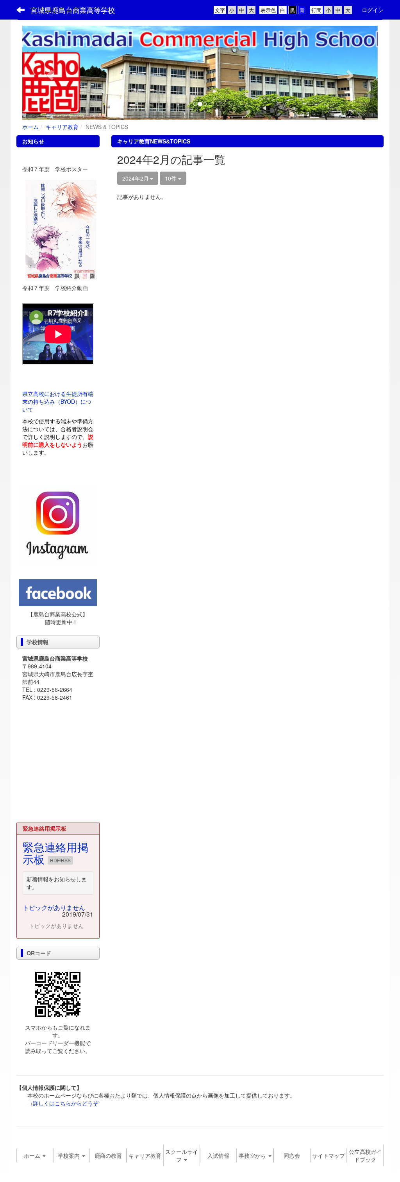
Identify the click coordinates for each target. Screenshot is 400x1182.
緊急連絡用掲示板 (55, 853)
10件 (171, 178)
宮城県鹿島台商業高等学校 (72, 10)
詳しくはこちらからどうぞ (65, 1103)
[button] (49, 73)
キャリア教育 (62, 127)
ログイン (373, 10)
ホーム (30, 127)
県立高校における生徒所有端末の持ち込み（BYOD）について (57, 401)
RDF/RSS (60, 860)
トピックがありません (54, 907)
